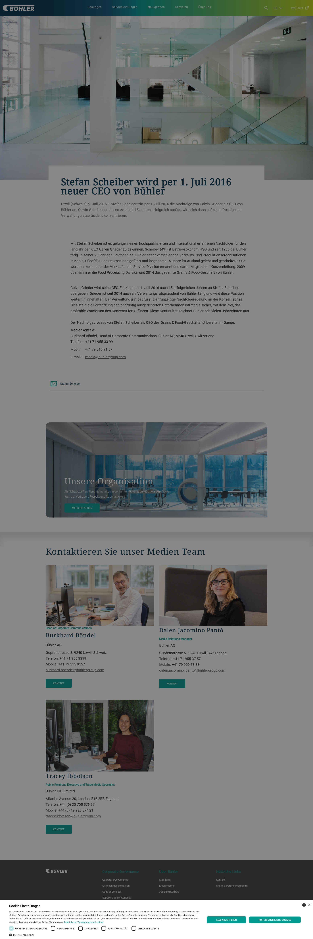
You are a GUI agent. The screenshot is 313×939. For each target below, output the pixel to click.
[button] (104, 934)
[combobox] (304, 905)
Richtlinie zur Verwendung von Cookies (83, 922)
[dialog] (156, 919)
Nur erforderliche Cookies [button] (275, 919)
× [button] (309, 904)
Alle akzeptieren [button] (226, 919)
